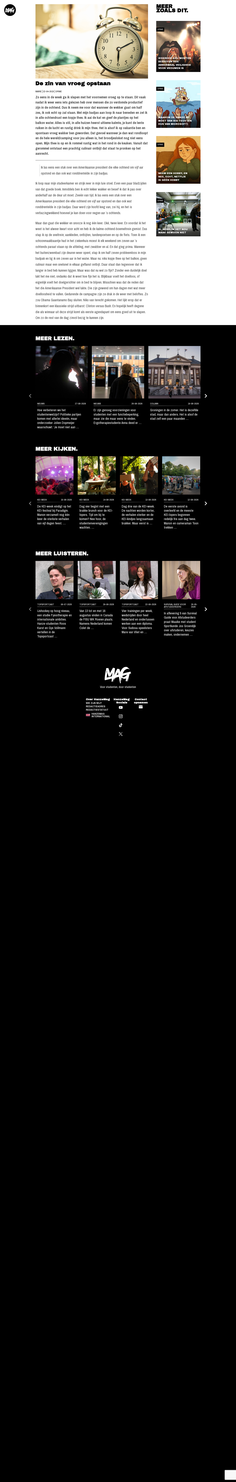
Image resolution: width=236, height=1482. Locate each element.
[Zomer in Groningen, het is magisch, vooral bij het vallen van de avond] (174, 372)
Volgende (205, 395)
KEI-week (42, 499)
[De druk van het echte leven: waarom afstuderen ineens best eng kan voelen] (181, 580)
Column (154, 403)
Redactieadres (95, 706)
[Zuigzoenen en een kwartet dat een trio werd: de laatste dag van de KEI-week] (54, 475)
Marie (38, 91)
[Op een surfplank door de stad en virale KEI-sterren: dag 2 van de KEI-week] (181, 475)
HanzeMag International (101, 715)
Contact (141, 707)
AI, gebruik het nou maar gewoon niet (173, 231)
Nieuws (41, 403)
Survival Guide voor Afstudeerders (175, 605)
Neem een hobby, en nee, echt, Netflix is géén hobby (172, 176)
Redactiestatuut (97, 709)
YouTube (121, 707)
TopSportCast (45, 604)
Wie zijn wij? (94, 703)
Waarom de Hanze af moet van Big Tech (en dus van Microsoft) (175, 120)
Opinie (58, 91)
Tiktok (121, 725)
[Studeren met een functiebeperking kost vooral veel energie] (118, 372)
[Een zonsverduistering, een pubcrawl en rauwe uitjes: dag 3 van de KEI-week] (139, 475)
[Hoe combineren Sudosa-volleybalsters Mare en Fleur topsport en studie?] (139, 580)
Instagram (121, 716)
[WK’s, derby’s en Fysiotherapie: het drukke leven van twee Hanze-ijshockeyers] (54, 580)
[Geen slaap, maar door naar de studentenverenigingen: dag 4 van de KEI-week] (97, 475)
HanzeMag (10, 10)
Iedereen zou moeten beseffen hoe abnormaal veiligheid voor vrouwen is (174, 63)
